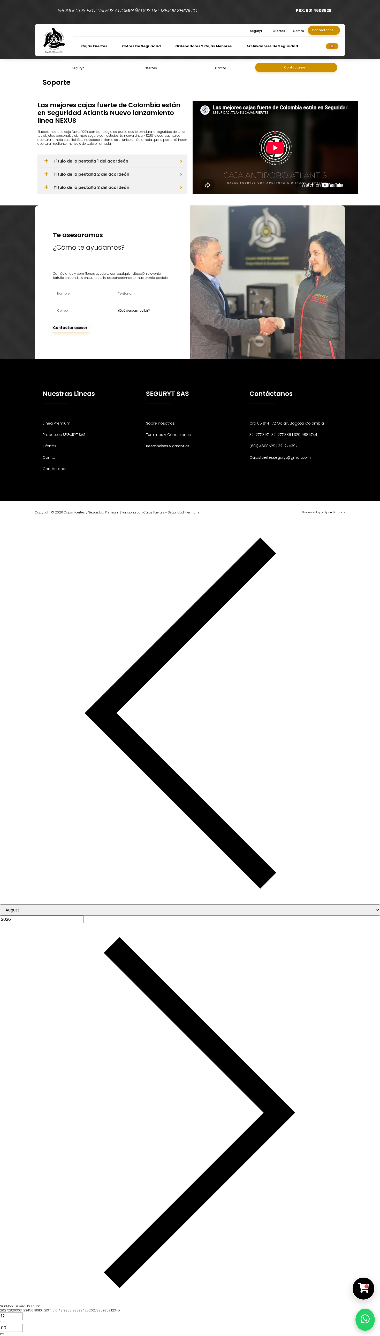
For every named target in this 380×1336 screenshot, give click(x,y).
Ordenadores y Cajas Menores (203, 46)
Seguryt (256, 31)
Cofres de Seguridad (141, 46)
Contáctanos (322, 30)
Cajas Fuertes (94, 46)
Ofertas (279, 31)
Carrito (298, 31)
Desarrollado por (323, 512)
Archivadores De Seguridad (272, 46)
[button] (257, 31)
